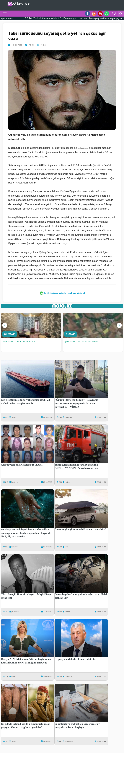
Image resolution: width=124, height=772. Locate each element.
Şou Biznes (15, 612)
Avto (66, 547)
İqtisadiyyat (69, 741)
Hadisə (67, 482)
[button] (4, 325)
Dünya (13, 417)
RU (114, 13)
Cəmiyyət (68, 417)
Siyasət (13, 676)
